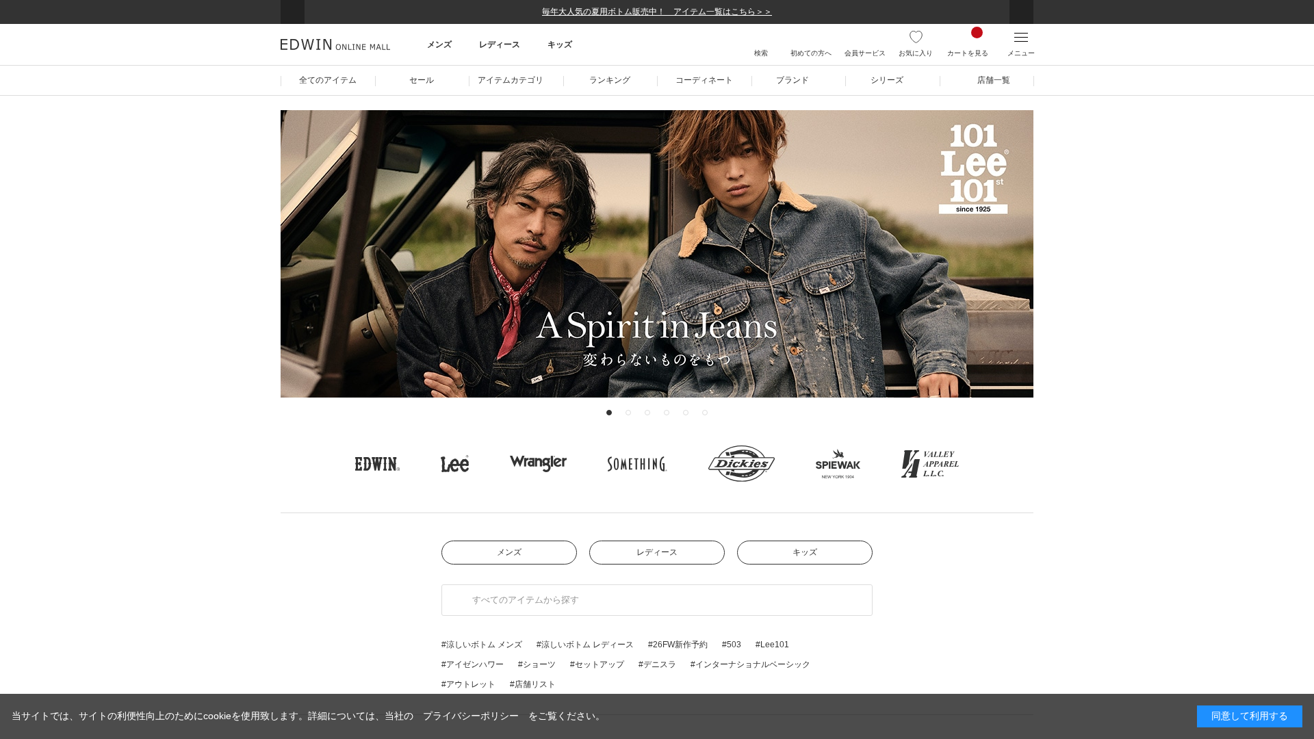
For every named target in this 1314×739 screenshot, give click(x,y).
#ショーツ (537, 664)
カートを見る (967, 53)
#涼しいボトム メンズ (481, 644)
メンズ (509, 552)
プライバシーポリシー (471, 715)
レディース (657, 552)
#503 (731, 644)
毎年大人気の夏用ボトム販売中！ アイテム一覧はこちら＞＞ (657, 11)
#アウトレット (468, 684)
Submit (457, 600)
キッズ (805, 552)
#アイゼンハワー (472, 664)
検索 (761, 53)
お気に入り (916, 53)
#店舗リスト (533, 684)
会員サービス (865, 53)
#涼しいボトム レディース (585, 644)
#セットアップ (597, 664)
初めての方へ (811, 53)
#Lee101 (772, 644)
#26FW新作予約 (678, 644)
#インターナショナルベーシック (750, 664)
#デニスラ (657, 664)
